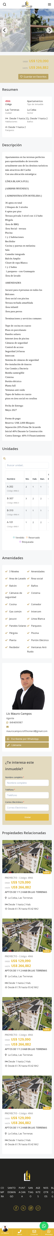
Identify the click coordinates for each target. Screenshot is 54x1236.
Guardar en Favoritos (35, 76)
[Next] (49, 30)
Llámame (16, 745)
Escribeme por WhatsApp (25, 738)
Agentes (38, 1192)
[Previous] (4, 30)
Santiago (30, 1192)
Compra (2, 1192)
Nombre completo (14, 777)
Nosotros (45, 1192)
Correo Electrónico (14, 802)
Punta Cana (22, 1192)
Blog (52, 1192)
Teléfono (10, 789)
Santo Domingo (11, 1192)
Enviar (28, 817)
